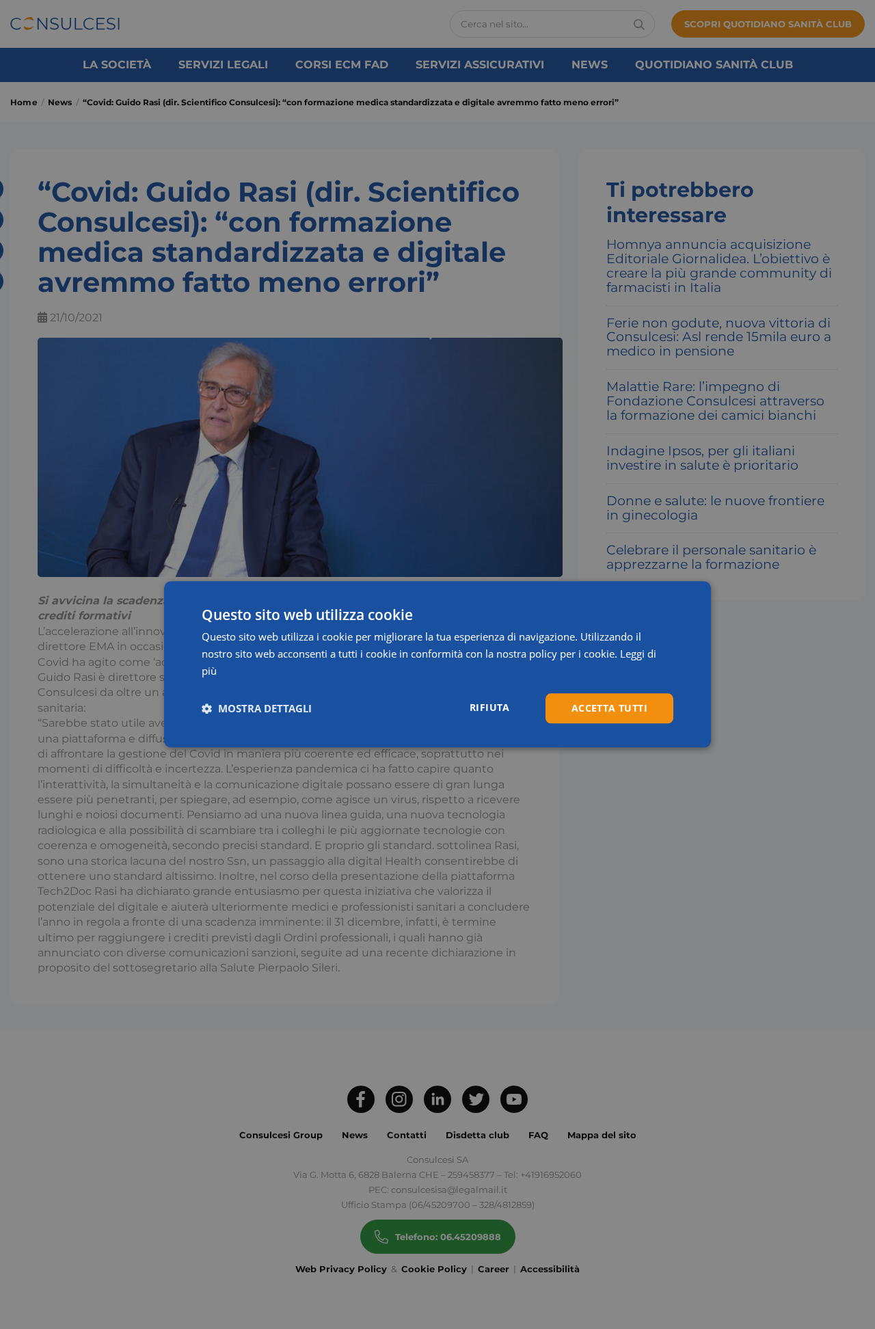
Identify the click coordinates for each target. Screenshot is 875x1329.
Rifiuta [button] (490, 707)
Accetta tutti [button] (609, 707)
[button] (257, 708)
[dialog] (437, 664)
